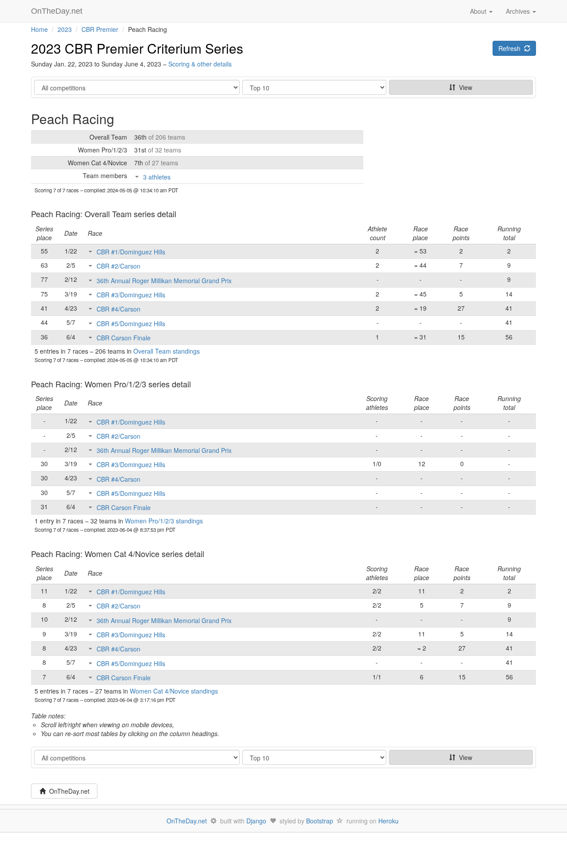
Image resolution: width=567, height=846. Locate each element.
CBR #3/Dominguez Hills (131, 294)
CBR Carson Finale (124, 337)
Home (39, 29)
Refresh (511, 48)
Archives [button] (519, 11)
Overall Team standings (166, 351)
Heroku (388, 820)
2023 (65, 29)
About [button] (479, 11)
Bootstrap (319, 820)
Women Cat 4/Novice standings (174, 690)
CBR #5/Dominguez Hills (131, 323)
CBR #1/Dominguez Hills (131, 251)
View (463, 87)
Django (256, 820)
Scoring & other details (200, 63)
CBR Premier (100, 29)
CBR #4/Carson (118, 308)
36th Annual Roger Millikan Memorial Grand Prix (164, 280)
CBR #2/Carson (118, 265)
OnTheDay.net (58, 11)
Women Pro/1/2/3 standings (164, 520)
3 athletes (157, 176)
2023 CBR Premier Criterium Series (137, 48)
